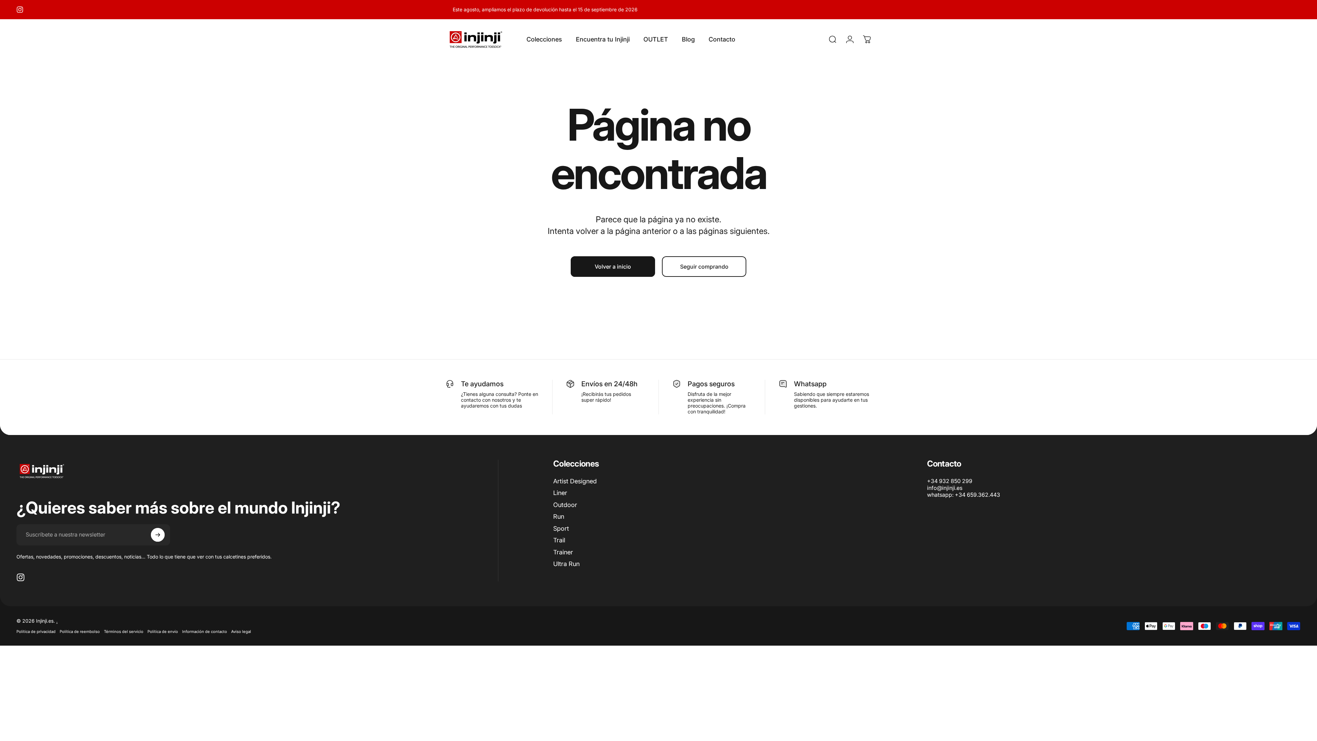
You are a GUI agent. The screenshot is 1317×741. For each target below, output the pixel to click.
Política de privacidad (36, 631)
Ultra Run (566, 563)
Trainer (563, 552)
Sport (561, 528)
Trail (559, 540)
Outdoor (565, 504)
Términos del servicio (123, 631)
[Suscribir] (158, 535)
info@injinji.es (944, 487)
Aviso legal (241, 631)
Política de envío (162, 631)
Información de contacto (204, 631)
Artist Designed (575, 481)
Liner (560, 492)
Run (558, 516)
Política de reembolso (80, 631)
